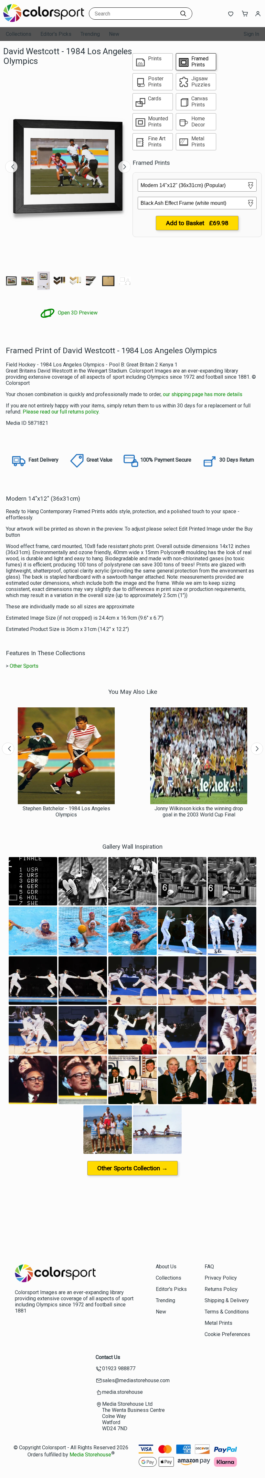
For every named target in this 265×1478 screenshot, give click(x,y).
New (114, 34)
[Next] (124, 167)
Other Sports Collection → (132, 1168)
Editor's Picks (55, 34)
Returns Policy (221, 1289)
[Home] (43, 21)
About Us (166, 1266)
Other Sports (24, 666)
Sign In (251, 34)
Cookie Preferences (227, 1334)
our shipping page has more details (202, 394)
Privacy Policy (221, 1278)
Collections (18, 34)
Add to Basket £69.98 (197, 223)
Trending (90, 34)
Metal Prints (218, 1323)
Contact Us (108, 1357)
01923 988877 (118, 1368)
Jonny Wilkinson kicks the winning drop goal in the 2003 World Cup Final (198, 811)
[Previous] (11, 167)
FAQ (209, 1266)
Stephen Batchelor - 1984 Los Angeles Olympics (66, 811)
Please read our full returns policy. (61, 412)
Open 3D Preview (77, 313)
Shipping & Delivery (227, 1300)
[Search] (183, 13)
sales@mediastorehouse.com (136, 1380)
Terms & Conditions (227, 1312)
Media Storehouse (90, 1455)
